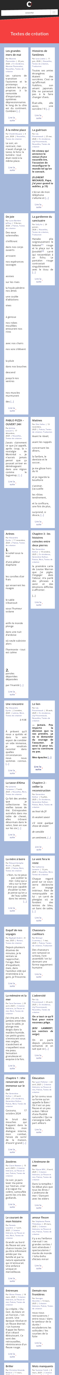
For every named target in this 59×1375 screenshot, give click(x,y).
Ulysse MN (40, 1169)
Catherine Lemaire (38, 868)
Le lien (36, 704)
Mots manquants (42, 1366)
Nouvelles (10, 69)
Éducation (38, 1078)
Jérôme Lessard (10, 429)
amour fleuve (40, 1217)
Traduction (37, 66)
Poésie (15, 225)
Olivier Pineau (15, 1294)
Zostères (11, 1161)
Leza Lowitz (41, 58)
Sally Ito (39, 224)
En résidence (18, 64)
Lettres (15, 713)
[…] (18, 111)
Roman (20, 940)
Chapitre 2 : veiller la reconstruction (41, 786)
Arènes (10, 533)
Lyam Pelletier (42, 1082)
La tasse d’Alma (15, 782)
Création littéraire (39, 1173)
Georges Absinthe (37, 1299)
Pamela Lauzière (11, 1226)
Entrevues (12, 1290)
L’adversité (39, 995)
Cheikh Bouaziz (15, 134)
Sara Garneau (15, 1003)
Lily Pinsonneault (37, 135)
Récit (41, 559)
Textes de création (40, 64)
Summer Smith (42, 1370)
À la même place (16, 130)
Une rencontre (14, 704)
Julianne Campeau (11, 787)
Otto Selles (40, 424)
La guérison (39, 130)
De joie (10, 216)
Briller (9, 1366)
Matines (37, 420)
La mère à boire (15, 859)
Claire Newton (15, 1165)
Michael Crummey (37, 939)
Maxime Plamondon (11, 59)
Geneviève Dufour (40, 557)
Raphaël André (15, 938)
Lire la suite (11, 119)
